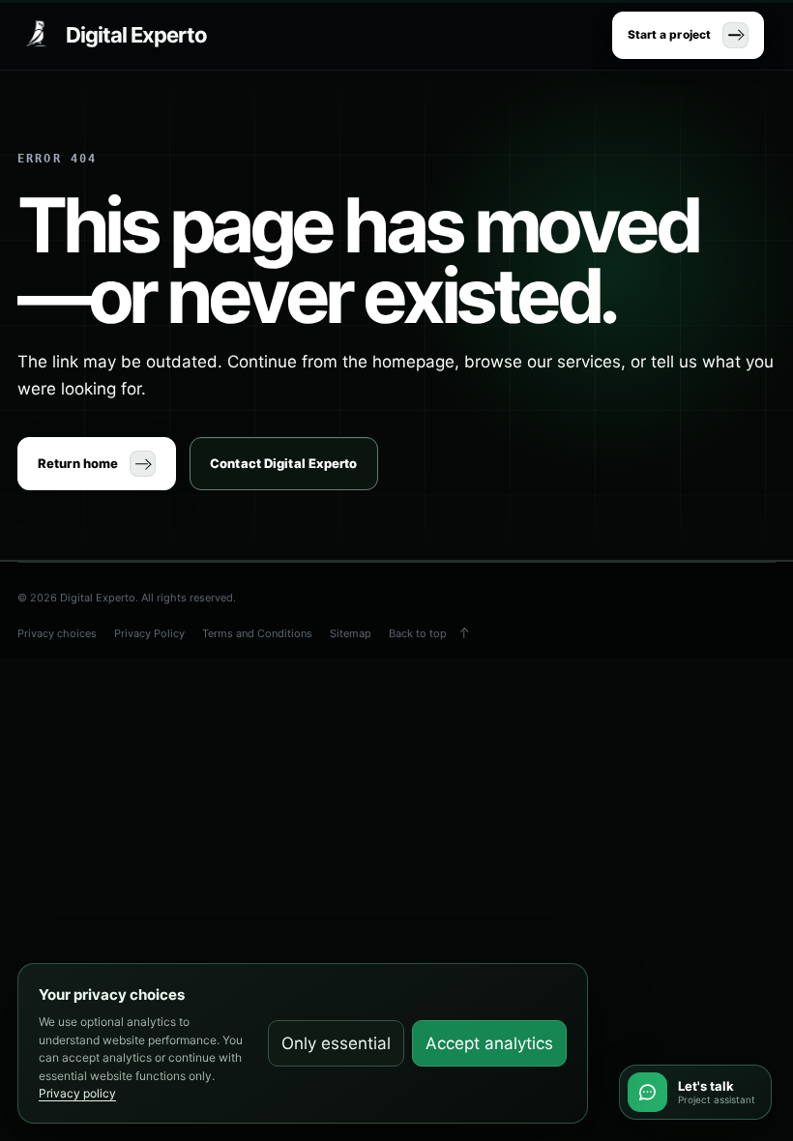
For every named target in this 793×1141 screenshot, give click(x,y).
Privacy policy (77, 1093)
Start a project (669, 34)
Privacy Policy (149, 633)
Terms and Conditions (257, 633)
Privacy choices (57, 633)
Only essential (336, 1043)
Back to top (418, 633)
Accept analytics (489, 1043)
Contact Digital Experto (283, 463)
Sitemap (350, 633)
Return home (78, 463)
